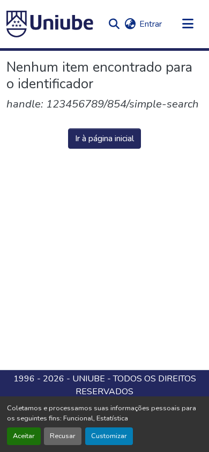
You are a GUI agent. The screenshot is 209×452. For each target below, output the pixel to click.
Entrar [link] (150, 24)
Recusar (63, 436)
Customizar (109, 436)
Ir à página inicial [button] (104, 138)
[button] (49, 24)
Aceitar (24, 436)
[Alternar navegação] (188, 24)
